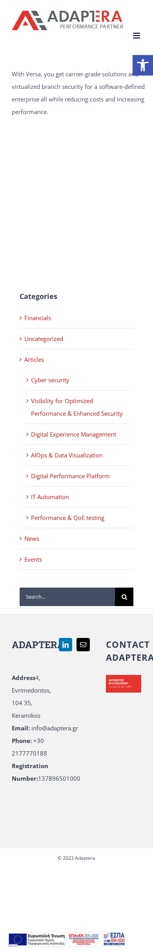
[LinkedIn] (65, 644)
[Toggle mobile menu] (137, 35)
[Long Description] (67, 938)
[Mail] (83, 644)
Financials (37, 318)
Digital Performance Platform (70, 476)
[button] (143, 65)
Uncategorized (43, 339)
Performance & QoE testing (67, 518)
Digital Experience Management (73, 434)
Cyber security (50, 380)
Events (33, 559)
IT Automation (50, 497)
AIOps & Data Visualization (67, 455)
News (31, 538)
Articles (34, 359)
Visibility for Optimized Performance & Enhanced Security (77, 407)
